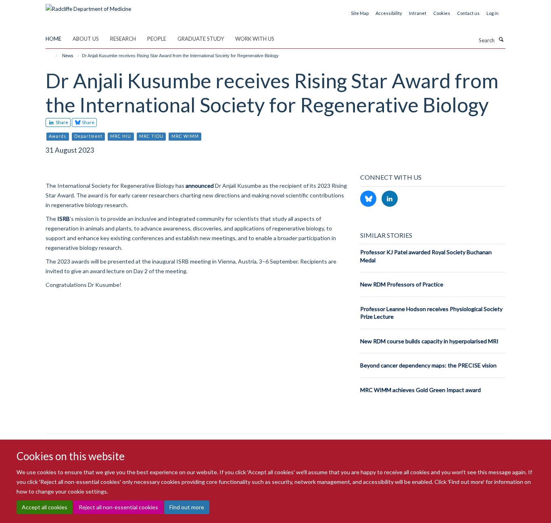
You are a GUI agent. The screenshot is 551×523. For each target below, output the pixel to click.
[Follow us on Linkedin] (390, 199)
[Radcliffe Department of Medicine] (88, 6)
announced (200, 185)
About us (86, 38)
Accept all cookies (44, 507)
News (67, 55)
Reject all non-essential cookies (118, 507)
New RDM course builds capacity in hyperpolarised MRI (429, 341)
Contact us (468, 13)
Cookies (441, 13)
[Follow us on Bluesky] (369, 199)
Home (53, 38)
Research (123, 38)
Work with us (254, 38)
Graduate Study (200, 38)
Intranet (417, 13)
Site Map (360, 13)
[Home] (53, 55)
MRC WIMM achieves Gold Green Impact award (420, 389)
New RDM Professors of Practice (401, 284)
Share (61, 122)
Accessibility (389, 13)
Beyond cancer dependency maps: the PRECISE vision (428, 365)
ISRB (63, 218)
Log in (492, 13)
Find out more (186, 507)
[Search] (501, 39)
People (156, 38)
